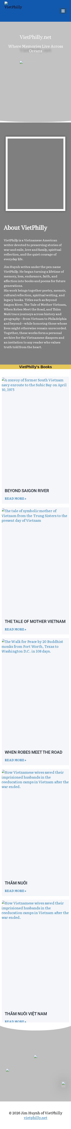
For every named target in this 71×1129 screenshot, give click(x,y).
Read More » (15, 498)
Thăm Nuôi (16, 883)
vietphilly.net (35, 1117)
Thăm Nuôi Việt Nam (26, 1013)
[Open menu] (62, 11)
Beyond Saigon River (27, 490)
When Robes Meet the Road (33, 752)
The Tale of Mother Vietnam (35, 621)
